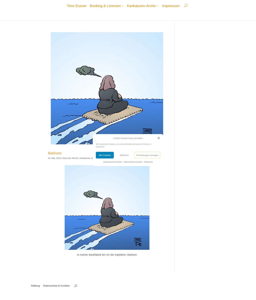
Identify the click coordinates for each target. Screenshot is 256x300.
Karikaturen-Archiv (141, 6)
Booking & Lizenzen (105, 6)
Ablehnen (124, 155)
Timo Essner (77, 6)
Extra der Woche (70, 158)
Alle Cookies (105, 155)
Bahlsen (55, 153)
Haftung (35, 286)
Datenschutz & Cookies (112, 162)
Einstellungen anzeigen (147, 155)
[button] (158, 138)
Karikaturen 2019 (88, 158)
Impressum (148, 162)
